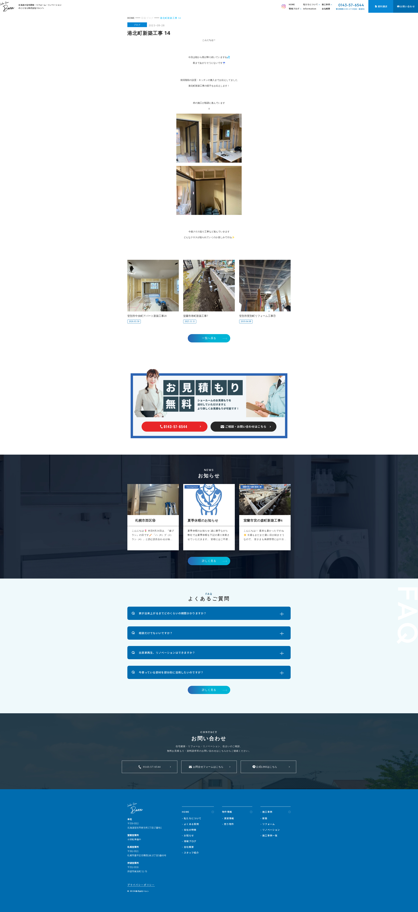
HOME (292, 4)
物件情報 (227, 811)
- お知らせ (188, 835)
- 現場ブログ (189, 841)
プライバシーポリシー (141, 884)
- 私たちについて (191, 818)
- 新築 (263, 818)
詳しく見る (209, 560)
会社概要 (326, 8)
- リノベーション (270, 829)
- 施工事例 (266, 811)
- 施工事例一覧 (268, 835)
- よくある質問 (190, 824)
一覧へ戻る (209, 338)
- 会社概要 (188, 846)
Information (309, 8)
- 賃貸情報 (228, 818)
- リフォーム (267, 824)
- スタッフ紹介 (190, 852)
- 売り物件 (228, 824)
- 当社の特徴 (189, 829)
